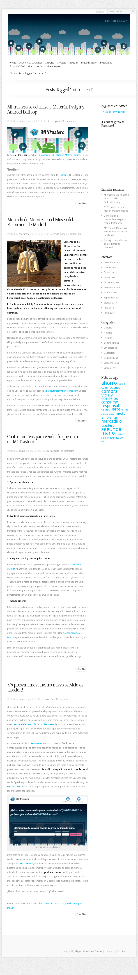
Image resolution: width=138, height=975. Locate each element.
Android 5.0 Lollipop (52, 155)
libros (116, 409)
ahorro (109, 383)
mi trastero (113, 424)
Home (13, 62)
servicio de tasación (25, 724)
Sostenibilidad (17, 66)
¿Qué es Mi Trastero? (30, 62)
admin (22, 121)
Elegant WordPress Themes (88, 951)
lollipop (124, 410)
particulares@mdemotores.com (62, 391)
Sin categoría (53, 121)
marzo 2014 (110, 267)
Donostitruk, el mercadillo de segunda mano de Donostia (115, 219)
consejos (109, 398)
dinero (105, 409)
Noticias (61, 62)
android (121, 384)
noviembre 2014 (112, 262)
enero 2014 (109, 277)
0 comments (69, 121)
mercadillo (111, 421)
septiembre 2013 (112, 297)
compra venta (109, 393)
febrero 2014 (110, 272)
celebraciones (110, 387)
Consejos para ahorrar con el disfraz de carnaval (115, 244)
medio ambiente (113, 415)
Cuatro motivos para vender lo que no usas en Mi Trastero (45, 439)
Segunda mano (89, 62)
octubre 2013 (110, 292)
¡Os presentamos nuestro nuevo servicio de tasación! (45, 687)
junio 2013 (109, 313)
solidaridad (107, 437)
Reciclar (73, 62)
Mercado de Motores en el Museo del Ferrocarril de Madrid (40, 222)
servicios (119, 434)
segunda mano (111, 431)
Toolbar (63, 175)
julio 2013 (109, 308)
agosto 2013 (110, 302)
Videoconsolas (35, 66)
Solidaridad (106, 62)
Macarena (24, 233)
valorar (104, 441)
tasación (119, 437)
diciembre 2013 (111, 282)
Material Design (72, 155)
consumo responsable (112, 404)
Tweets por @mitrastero (113, 112)
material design (108, 414)
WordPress (122, 951)
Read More (81, 203)
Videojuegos (53, 66)
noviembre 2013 (112, 287)
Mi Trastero (47, 724)
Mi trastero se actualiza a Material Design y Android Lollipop (45, 109)
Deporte (49, 62)
